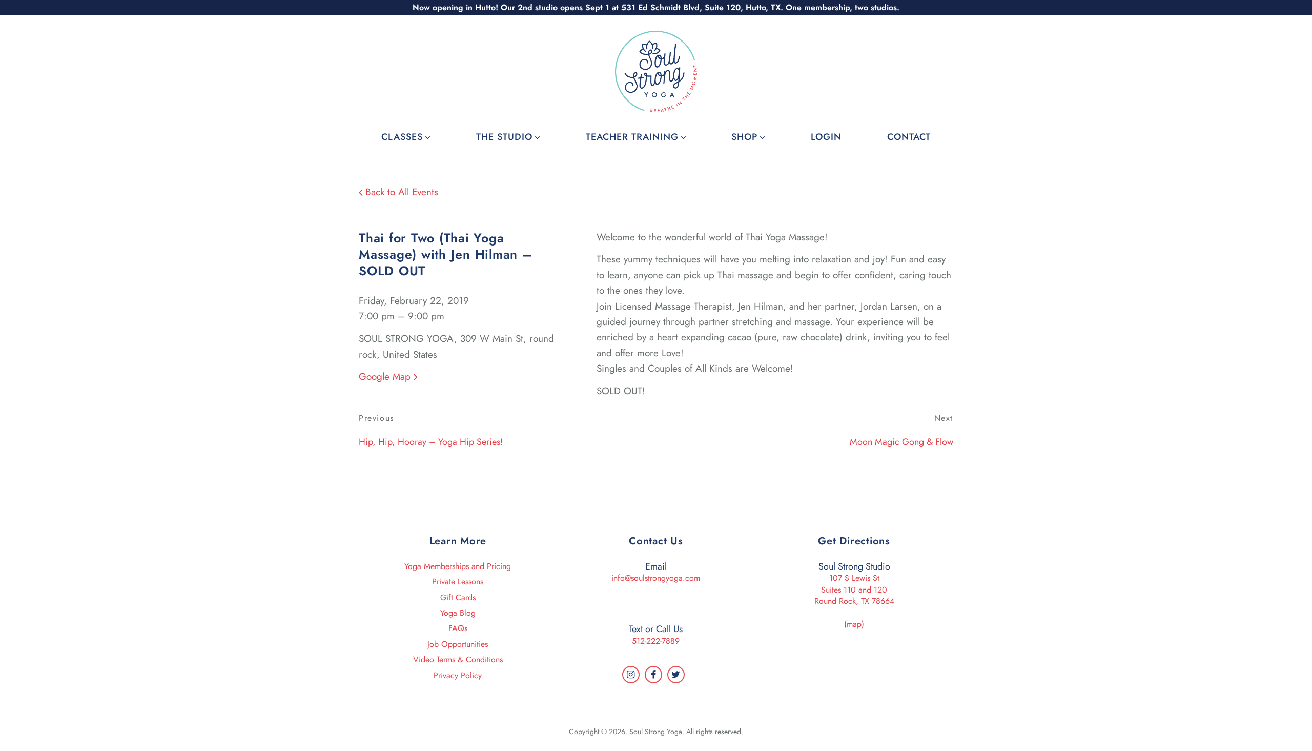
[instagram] (631, 674)
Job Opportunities (457, 644)
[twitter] (676, 674)
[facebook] (653, 674)
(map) (854, 624)
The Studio (504, 137)
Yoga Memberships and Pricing (457, 566)
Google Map (386, 376)
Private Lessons (457, 581)
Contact (909, 137)
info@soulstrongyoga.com (655, 578)
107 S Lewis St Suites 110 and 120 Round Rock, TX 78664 (854, 589)
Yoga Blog (458, 613)
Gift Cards (458, 597)
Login (826, 137)
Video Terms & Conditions (458, 659)
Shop (744, 137)
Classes (402, 137)
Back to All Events (400, 192)
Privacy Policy (458, 675)
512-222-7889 (656, 641)
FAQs (457, 628)
